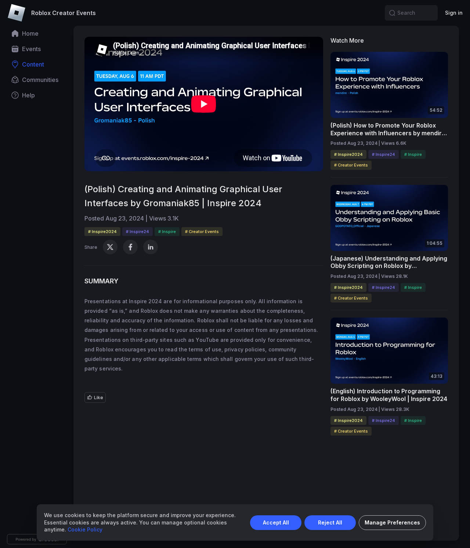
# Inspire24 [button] (137, 231)
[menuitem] (36, 33)
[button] (392, 13)
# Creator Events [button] (202, 231)
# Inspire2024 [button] (102, 231)
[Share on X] (110, 247)
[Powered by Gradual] (37, 539)
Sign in (454, 13)
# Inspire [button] (167, 231)
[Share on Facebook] (130, 247)
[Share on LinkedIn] (150, 247)
